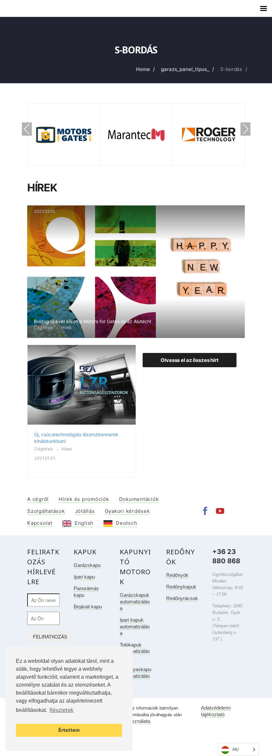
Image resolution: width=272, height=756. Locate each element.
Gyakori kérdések (127, 511)
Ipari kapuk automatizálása (135, 626)
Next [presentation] (245, 129)
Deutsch (126, 523)
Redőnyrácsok (182, 598)
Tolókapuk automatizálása (135, 651)
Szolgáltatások (46, 511)
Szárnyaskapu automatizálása (135, 675)
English (84, 523)
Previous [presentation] (27, 130)
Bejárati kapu (88, 606)
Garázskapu (87, 565)
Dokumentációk (139, 499)
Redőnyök (177, 575)
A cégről (38, 499)
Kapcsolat (39, 523)
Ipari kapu (84, 577)
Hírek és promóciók (84, 499)
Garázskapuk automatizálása (135, 601)
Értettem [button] (69, 730)
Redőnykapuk (181, 586)
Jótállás (85, 511)
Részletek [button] (61, 710)
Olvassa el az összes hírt (189, 360)
